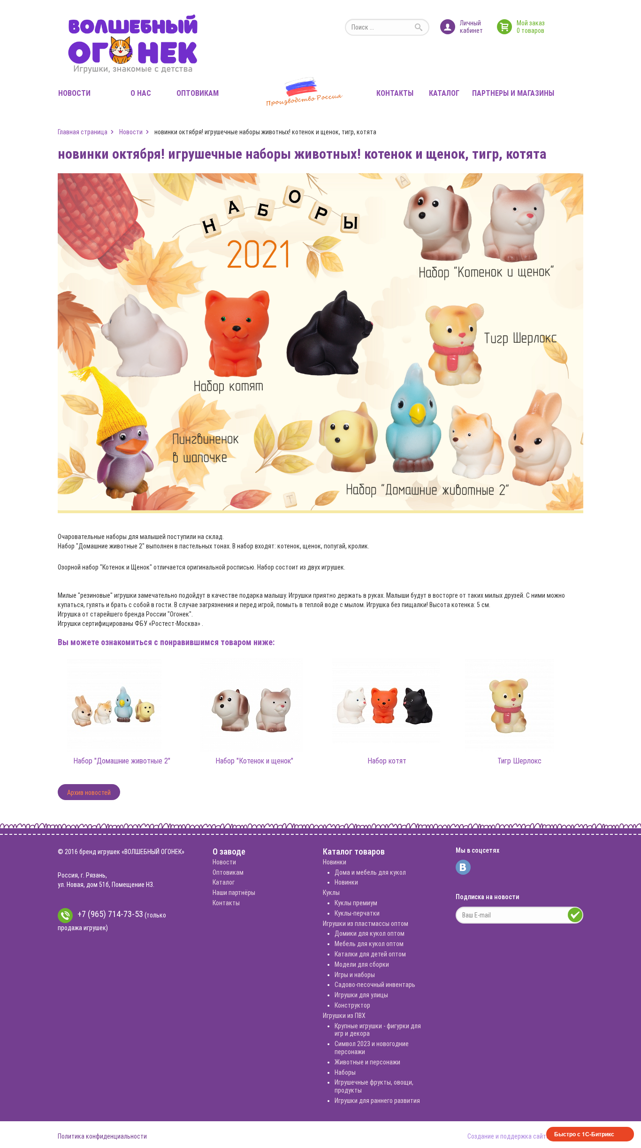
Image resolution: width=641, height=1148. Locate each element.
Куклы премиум (356, 903)
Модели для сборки (362, 964)
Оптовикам (197, 93)
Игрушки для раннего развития (377, 1100)
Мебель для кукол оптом (369, 944)
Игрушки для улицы (361, 995)
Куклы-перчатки (357, 913)
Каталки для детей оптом (370, 954)
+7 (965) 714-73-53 (110, 914)
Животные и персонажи (367, 1062)
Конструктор (352, 1005)
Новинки (334, 862)
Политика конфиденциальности (102, 1136)
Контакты (394, 93)
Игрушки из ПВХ (344, 1015)
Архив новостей (89, 792)
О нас (140, 93)
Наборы (345, 1072)
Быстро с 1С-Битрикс (584, 1134)
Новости (74, 93)
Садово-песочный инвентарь (375, 984)
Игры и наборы (355, 974)
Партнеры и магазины (513, 93)
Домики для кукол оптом (369, 933)
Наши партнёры (234, 892)
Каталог (444, 93)
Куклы (331, 892)
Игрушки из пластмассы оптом (365, 923)
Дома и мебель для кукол (370, 872)
